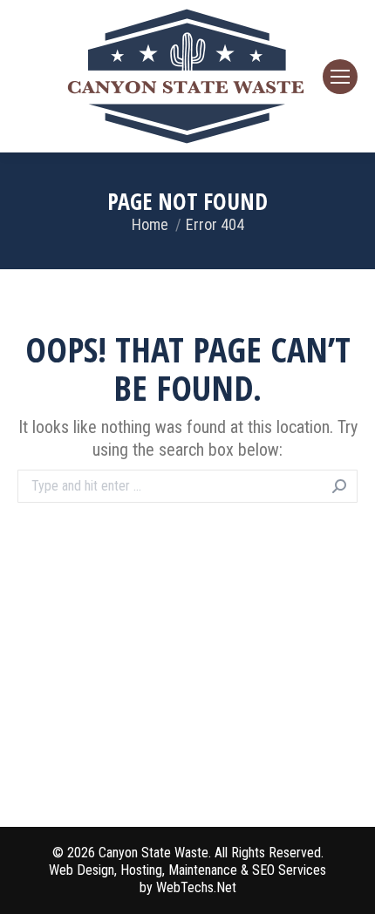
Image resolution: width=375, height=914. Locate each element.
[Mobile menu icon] (340, 76)
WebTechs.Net (196, 887)
